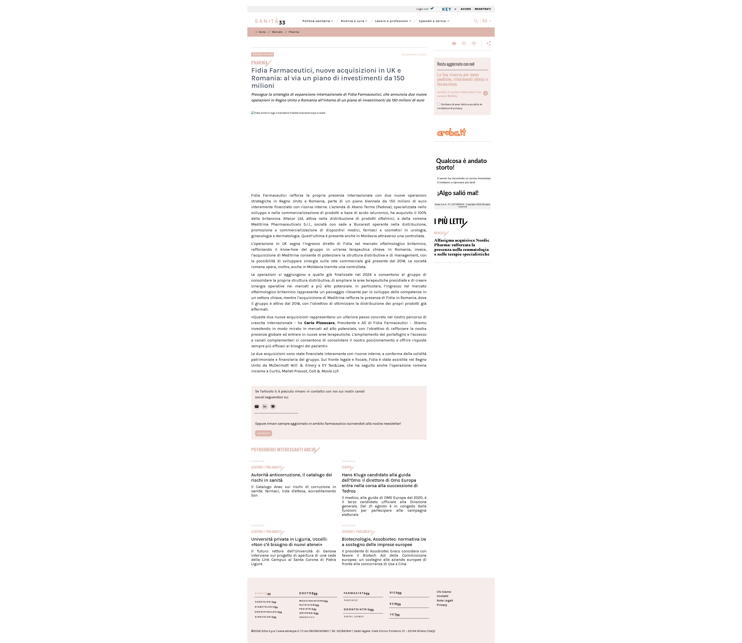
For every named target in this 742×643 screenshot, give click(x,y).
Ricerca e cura (353, 20)
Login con (422, 9)
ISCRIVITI (263, 433)
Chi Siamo (444, 592)
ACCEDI (466, 9)
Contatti (442, 596)
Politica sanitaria (316, 20)
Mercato (277, 32)
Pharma (294, 32)
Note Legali (445, 600)
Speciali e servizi (433, 20)
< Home (260, 32)
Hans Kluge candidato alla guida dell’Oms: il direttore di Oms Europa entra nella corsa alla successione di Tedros (380, 483)
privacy (457, 108)
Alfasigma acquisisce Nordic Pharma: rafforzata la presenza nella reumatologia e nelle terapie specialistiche (461, 247)
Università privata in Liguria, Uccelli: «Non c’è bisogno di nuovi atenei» (289, 541)
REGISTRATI (483, 9)
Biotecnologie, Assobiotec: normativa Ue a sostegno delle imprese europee (384, 541)
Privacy (442, 605)
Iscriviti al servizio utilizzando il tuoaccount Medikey (459, 94)
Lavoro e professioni (392, 20)
